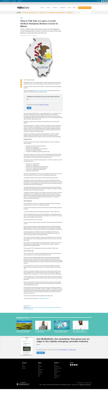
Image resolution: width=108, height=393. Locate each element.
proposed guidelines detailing (41, 90)
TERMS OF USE (81, 384)
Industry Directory (57, 371)
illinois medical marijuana (53, 307)
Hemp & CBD (40, 372)
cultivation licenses (34, 307)
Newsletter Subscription (85, 7)
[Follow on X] (105, 1)
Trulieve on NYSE (42, 12)
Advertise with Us (57, 366)
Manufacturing (40, 369)
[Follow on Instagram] (107, 1)
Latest (42, 7)
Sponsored (23, 368)
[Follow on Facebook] (101, 1)
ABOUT (40, 384)
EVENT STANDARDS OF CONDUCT (65, 384)
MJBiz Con (56, 369)
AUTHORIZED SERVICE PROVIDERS (52, 384)
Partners (55, 374)
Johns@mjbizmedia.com (43, 298)
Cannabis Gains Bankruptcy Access (29, 12)
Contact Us (56, 377)
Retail (39, 368)
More (74, 7)
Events (69, 7)
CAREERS (44, 384)
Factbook (55, 7)
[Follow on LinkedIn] (103, 1)
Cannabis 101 (63, 7)
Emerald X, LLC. (82, 382)
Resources (23, 366)
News (21, 18)
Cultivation (40, 371)
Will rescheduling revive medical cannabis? (56, 12)
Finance (39, 374)
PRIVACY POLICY (88, 384)
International (40, 366)
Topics (48, 7)
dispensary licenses (42, 307)
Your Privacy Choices (75, 384)
